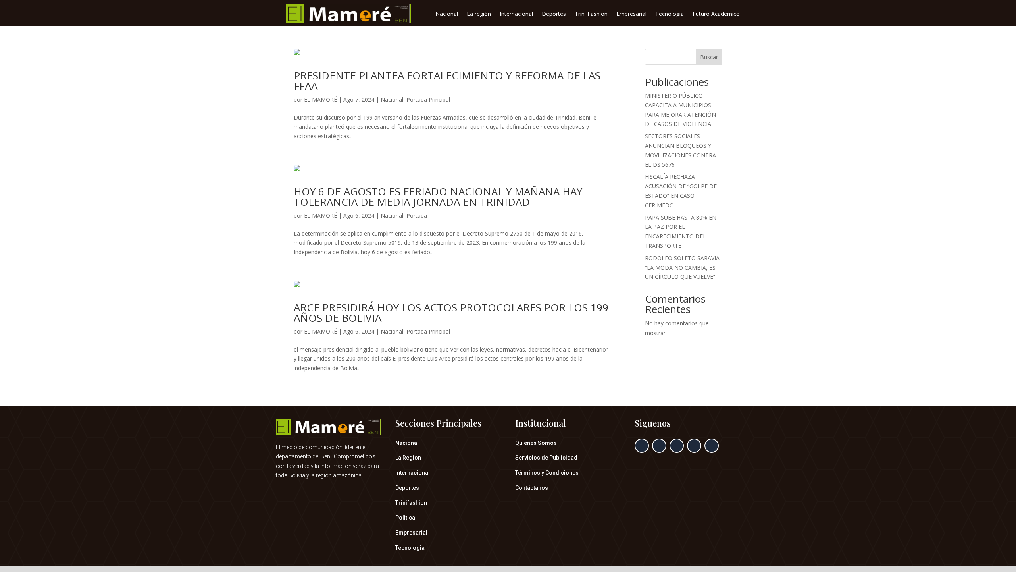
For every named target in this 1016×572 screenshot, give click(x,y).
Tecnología (669, 14)
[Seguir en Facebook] (642, 446)
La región (479, 14)
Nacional (446, 14)
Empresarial (631, 14)
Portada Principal (428, 99)
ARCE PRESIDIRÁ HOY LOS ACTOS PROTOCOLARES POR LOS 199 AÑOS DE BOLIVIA (451, 312)
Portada (416, 215)
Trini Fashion (591, 14)
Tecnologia (410, 548)
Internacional (516, 14)
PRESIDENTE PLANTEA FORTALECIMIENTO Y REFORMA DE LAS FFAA (447, 80)
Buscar (709, 57)
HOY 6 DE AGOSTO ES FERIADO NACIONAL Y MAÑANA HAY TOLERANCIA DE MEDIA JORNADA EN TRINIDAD (438, 196)
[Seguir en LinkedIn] (694, 446)
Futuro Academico (716, 14)
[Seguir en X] (659, 446)
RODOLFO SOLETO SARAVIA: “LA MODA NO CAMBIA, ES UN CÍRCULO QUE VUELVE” (683, 267)
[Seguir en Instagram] (677, 446)
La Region (408, 457)
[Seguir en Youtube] (711, 446)
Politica (405, 517)
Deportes (554, 14)
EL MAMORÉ (320, 99)
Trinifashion (411, 503)
